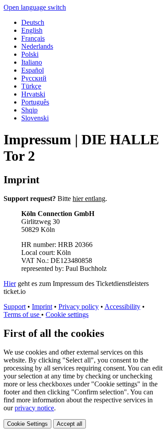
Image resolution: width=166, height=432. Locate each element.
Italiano (31, 62)
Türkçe (31, 86)
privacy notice (34, 408)
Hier (10, 283)
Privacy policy (78, 306)
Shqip (29, 110)
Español (32, 70)
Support (15, 306)
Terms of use (22, 314)
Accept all (69, 423)
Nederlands (37, 46)
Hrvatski (33, 94)
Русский (33, 78)
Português (35, 102)
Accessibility (122, 306)
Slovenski (35, 118)
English (31, 30)
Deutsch (32, 22)
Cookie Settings (27, 423)
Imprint (42, 306)
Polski (30, 54)
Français (33, 38)
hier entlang (89, 198)
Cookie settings (67, 314)
